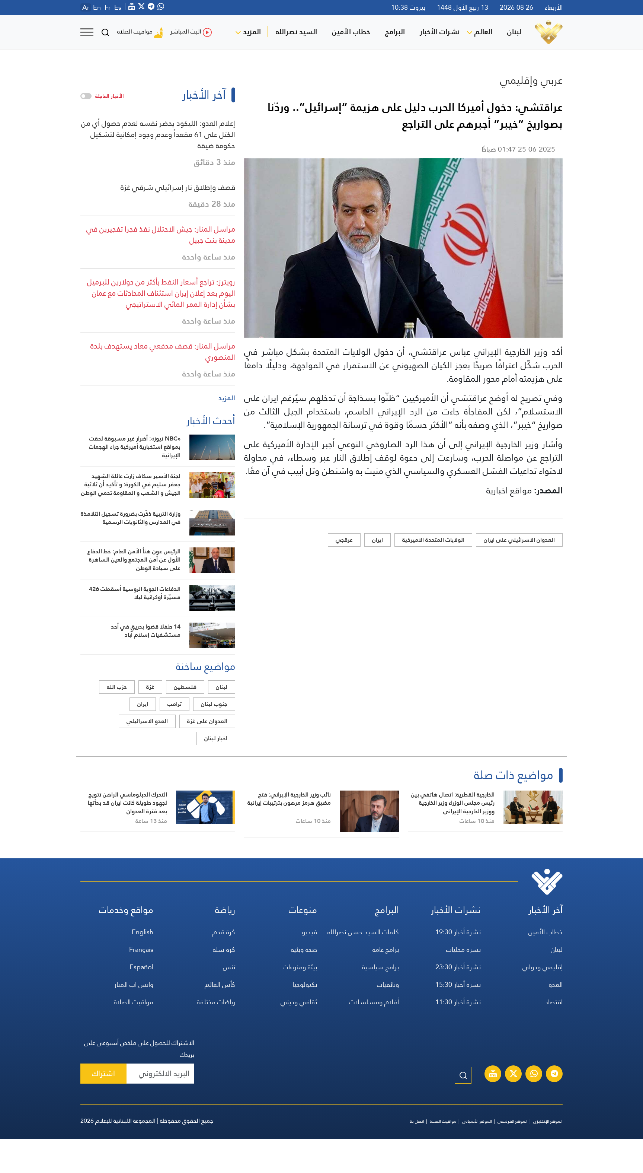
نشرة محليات (463, 949)
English (142, 932)
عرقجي (344, 539)
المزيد (252, 32)
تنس (229, 967)
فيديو (309, 932)
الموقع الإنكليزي (548, 1121)
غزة (150, 686)
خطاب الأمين (351, 32)
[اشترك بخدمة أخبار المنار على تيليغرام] (554, 1075)
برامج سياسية (380, 967)
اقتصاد (554, 1002)
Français (141, 949)
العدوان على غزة (207, 721)
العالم (483, 32)
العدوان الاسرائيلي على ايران (519, 539)
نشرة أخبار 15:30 (458, 984)
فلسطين (185, 686)
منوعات (303, 910)
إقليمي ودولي (542, 967)
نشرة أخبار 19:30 (458, 932)
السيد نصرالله (296, 32)
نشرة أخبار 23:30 (458, 967)
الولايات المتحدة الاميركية (433, 539)
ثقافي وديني (299, 1002)
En (97, 7)
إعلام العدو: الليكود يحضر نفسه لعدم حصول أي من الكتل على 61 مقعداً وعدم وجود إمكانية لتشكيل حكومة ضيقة (158, 134)
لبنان (514, 32)
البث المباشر (185, 31)
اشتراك (103, 1073)
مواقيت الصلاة (135, 31)
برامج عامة (385, 949)
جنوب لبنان (214, 704)
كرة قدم (223, 932)
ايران (377, 539)
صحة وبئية (304, 949)
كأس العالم (220, 984)
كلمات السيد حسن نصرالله (363, 932)
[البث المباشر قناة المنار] (493, 1075)
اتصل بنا (417, 1121)
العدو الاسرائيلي (147, 721)
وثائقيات (388, 984)
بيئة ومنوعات (300, 967)
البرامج (395, 32)
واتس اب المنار (133, 984)
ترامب (174, 704)
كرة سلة (224, 949)
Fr (108, 7)
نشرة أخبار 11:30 (458, 1002)
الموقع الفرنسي (513, 1121)
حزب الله (117, 686)
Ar (85, 7)
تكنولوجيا (305, 984)
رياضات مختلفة (216, 1002)
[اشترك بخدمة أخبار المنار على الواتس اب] (534, 1075)
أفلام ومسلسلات (374, 1002)
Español (141, 967)
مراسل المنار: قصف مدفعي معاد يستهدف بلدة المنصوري (162, 351)
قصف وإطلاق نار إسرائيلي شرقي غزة (178, 187)
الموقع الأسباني (477, 1121)
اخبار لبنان (215, 738)
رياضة (225, 910)
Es (117, 7)
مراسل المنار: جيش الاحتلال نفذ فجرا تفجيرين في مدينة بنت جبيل (160, 234)
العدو (555, 984)
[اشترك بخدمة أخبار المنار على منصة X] (513, 1075)
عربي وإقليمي (531, 80)
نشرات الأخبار (440, 32)
